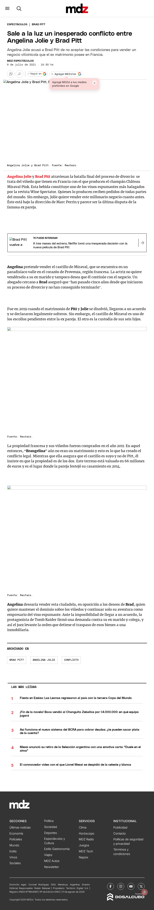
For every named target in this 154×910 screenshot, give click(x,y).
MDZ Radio (86, 839)
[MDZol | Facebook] (110, 886)
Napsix (83, 857)
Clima (82, 827)
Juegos (84, 845)
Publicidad (120, 827)
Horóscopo (86, 833)
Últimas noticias (20, 827)
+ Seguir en (35, 73)
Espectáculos (17, 24)
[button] (7, 8)
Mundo (14, 845)
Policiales (15, 839)
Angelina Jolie (44, 660)
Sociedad (50, 827)
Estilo (13, 851)
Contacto (119, 833)
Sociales (15, 863)
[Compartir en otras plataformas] (19, 74)
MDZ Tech (86, 851)
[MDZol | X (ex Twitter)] (141, 886)
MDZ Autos (52, 861)
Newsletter (51, 867)
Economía (16, 833)
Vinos (13, 857)
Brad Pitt (16, 660)
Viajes (48, 855)
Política (49, 821)
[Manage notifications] (144, 892)
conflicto (71, 660)
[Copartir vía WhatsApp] (11, 74)
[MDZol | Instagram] (121, 886)
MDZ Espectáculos (20, 61)
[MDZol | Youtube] (131, 886)
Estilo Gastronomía (57, 849)
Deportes (50, 833)
